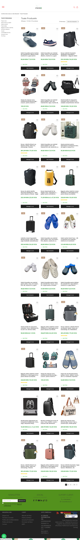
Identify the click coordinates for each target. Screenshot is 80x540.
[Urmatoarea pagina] (77, 485)
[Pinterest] (36, 500)
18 (74, 484)
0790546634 (66, 499)
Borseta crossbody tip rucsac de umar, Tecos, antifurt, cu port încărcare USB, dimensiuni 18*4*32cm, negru (49, 422)
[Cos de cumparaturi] (77, 7)
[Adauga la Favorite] (37, 28)
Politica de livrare (7, 522)
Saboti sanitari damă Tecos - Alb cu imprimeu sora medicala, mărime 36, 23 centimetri (69, 239)
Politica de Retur (26, 518)
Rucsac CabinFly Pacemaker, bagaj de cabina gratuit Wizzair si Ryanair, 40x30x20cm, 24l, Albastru (70, 466)
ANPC (23, 524)
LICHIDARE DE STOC (5, 32)
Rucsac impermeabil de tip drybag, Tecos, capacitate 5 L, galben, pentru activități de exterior (49, 192)
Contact (4, 524)
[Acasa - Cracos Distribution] (40, 7)
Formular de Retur (27, 522)
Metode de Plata (26, 515)
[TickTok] (44, 500)
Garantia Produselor (28, 520)
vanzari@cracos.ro (67, 501)
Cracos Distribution (5, 539)
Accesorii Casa (4, 34)
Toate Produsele (24, 13)
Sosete (2, 31)
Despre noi (5, 515)
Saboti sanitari (4, 24)
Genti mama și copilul (6, 22)
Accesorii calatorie (5, 29)
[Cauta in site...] (74, 7)
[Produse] (3, 7)
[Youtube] (39, 500)
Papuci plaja (4, 26)
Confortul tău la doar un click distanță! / (10, 13)
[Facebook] (34, 500)
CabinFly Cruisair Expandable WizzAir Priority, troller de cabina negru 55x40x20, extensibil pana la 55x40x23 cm (30, 239)
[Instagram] (46, 500)
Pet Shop (3, 36)
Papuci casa (4, 21)
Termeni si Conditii (7, 518)
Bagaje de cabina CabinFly (7, 27)
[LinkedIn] (41, 500)
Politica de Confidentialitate (10, 520)
